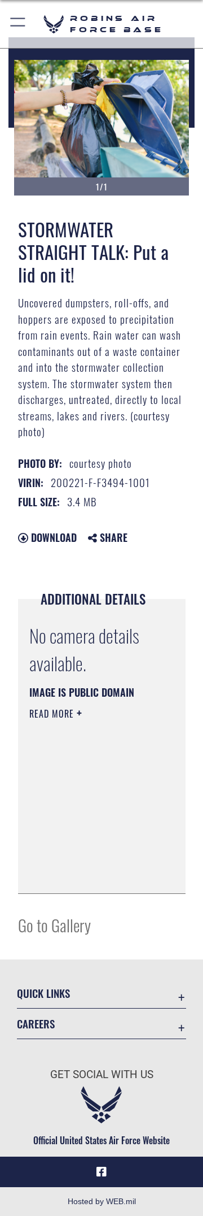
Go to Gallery (54, 925)
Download (52, 537)
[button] (18, 24)
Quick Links (43, 993)
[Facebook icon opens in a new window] (101, 1171)
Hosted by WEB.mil (102, 1201)
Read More (53, 713)
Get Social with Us (101, 1074)
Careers (36, 1023)
